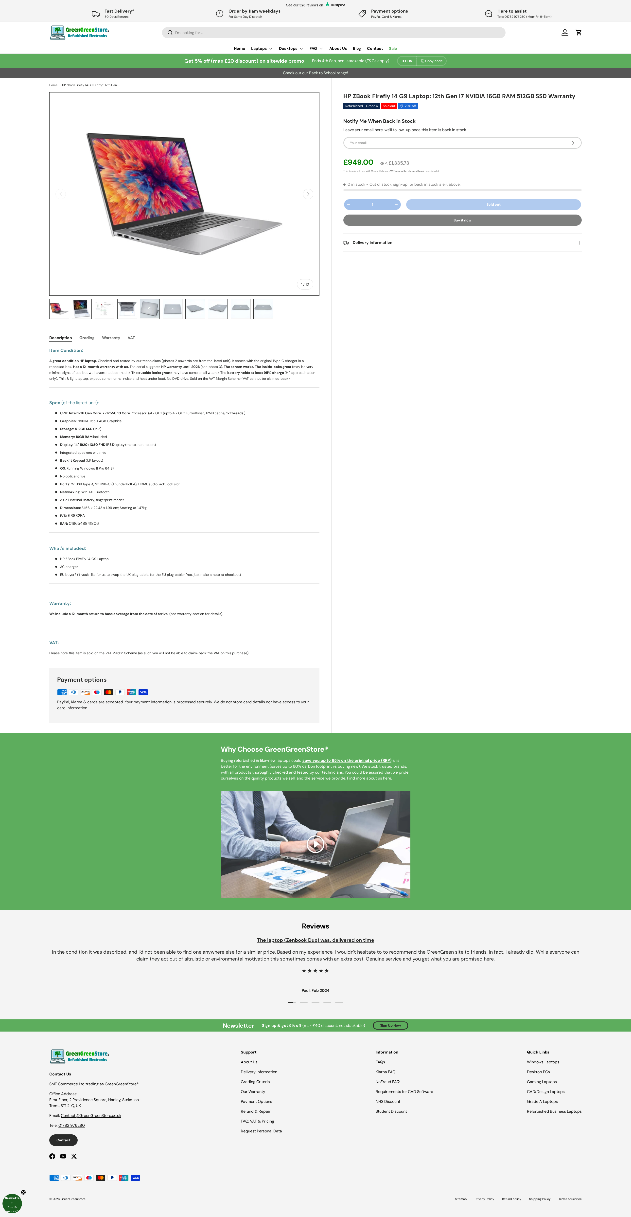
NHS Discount (388, 1101)
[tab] (60, 337)
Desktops (288, 48)
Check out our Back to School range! (315, 72)
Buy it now (463, 220)
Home (239, 48)
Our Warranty (253, 1091)
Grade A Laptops (542, 1101)
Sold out (494, 204)
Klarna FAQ (385, 1071)
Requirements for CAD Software (404, 1091)
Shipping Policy (540, 1199)
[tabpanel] (184, 501)
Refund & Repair (255, 1111)
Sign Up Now (390, 1025)
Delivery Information (259, 1071)
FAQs (380, 1062)
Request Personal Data (261, 1131)
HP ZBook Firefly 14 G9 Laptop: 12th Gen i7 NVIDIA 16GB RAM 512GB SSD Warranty (91, 85)
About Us (338, 48)
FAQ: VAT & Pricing (257, 1121)
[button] (12, 1203)
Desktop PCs (538, 1071)
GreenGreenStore (73, 1199)
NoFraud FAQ (388, 1081)
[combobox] (334, 32)
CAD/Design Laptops (546, 1091)
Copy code (434, 61)
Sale (393, 48)
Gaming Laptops (542, 1081)
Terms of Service (570, 1199)
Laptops (259, 48)
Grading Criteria (255, 1081)
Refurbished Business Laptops (554, 1111)
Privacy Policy (484, 1199)
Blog (357, 48)
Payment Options (256, 1101)
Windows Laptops (543, 1062)
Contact (375, 48)
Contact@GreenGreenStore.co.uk (91, 1115)
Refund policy (511, 1199)
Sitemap (461, 1199)
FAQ (313, 48)
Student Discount (391, 1111)
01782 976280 (71, 1125)
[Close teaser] (23, 1192)
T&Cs (371, 60)
